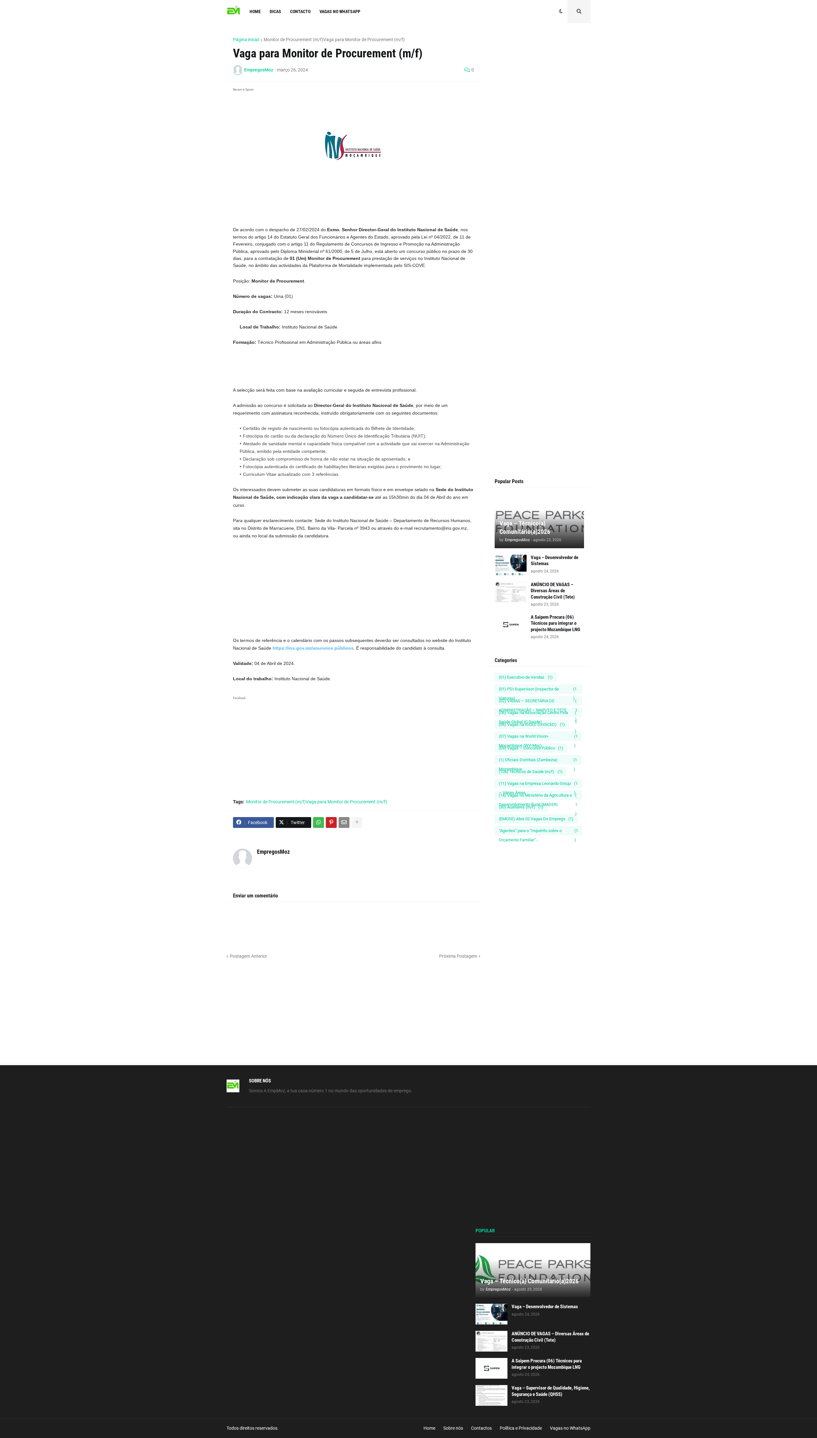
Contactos (481, 1428)
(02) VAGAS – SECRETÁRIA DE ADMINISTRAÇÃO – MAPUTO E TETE (538, 701)
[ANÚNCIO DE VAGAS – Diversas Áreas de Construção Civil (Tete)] (511, 592)
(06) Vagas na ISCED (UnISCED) (532, 724)
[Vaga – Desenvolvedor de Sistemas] (511, 565)
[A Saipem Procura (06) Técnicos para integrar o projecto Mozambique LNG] (511, 624)
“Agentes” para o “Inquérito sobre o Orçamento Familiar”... (538, 831)
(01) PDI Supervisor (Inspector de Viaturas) (538, 690)
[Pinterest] (331, 822)
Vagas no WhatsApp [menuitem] (339, 11)
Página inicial (246, 39)
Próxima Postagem (458, 956)
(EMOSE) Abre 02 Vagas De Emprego (536, 818)
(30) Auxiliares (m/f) (521, 807)
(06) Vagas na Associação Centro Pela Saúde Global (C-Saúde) (538, 713)
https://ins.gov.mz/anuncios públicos (313, 648)
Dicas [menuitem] (275, 11)
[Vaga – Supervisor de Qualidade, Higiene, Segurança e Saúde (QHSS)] (491, 1395)
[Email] (344, 822)
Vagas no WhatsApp (570, 1428)
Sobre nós (453, 1428)
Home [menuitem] (255, 11)
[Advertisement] (353, 210)
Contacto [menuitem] (300, 11)
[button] (560, 11)
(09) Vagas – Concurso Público (531, 748)
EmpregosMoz (273, 851)
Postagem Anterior (248, 956)
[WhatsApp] (318, 822)
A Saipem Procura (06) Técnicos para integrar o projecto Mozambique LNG (555, 623)
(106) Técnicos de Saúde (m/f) (531, 771)
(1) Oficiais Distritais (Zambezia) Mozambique (538, 760)
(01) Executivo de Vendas (526, 677)
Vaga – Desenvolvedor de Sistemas (554, 561)
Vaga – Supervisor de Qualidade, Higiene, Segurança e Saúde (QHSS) (551, 1391)
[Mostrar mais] (356, 822)
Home (429, 1428)
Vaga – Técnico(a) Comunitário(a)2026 (524, 527)
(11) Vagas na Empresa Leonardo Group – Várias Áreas (538, 784)
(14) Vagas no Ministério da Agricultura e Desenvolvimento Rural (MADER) (538, 796)
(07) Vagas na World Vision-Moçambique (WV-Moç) (538, 737)
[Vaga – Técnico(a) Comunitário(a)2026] (533, 1270)
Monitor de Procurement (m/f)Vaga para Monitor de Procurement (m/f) (334, 39)
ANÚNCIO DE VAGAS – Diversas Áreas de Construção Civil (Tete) (553, 591)
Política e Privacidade (521, 1428)
